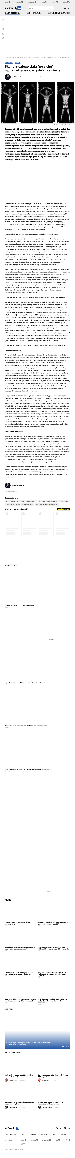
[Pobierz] (3, 34)
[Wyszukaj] (50, 8)
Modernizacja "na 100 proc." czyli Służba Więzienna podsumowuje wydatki (39, 345)
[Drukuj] (3, 29)
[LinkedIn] (64, 1128)
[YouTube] (68, 1128)
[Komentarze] (3, 24)
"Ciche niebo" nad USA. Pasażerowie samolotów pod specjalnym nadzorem (39, 297)
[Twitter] (60, 1128)
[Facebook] (56, 1128)
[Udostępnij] (3, 38)
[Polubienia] (3, 20)
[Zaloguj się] (60, 8)
